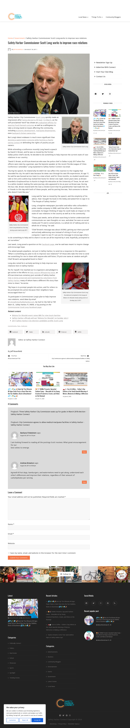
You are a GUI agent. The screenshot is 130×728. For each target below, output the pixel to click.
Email (11, 534)
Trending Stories (15, 678)
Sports (12, 668)
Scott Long (40, 117)
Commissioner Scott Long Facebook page (24, 307)
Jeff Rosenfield (18, 49)
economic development (25, 130)
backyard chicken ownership (23, 133)
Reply (84, 452)
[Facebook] (95, 94)
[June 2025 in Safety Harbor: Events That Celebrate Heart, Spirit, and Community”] (114, 168)
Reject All (25, 720)
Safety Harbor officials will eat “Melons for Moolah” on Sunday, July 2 (40, 318)
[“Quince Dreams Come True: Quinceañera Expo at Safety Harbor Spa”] (114, 142)
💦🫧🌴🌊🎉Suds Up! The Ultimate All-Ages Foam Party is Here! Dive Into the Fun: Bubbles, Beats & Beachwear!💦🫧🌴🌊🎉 (20, 392)
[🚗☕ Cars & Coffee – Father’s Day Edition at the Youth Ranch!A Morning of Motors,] (75, 379)
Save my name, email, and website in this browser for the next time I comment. (43, 553)
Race (18, 326)
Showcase (13, 663)
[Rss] (115, 603)
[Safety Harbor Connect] (65, 700)
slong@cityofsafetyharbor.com (22, 302)
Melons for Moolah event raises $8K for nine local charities (36, 315)
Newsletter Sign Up (104, 62)
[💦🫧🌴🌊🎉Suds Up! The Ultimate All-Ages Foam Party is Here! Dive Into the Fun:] (20, 379)
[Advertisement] (65, 5)
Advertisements (53, 652)
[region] (25, 714)
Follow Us (67, 574)
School (12, 658)
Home (10, 38)
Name (11, 524)
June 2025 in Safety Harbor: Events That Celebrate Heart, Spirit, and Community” (114, 176)
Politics (12, 648)
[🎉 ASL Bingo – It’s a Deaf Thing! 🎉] (99, 168)
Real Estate (13, 653)
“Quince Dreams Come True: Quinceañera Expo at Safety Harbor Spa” (114, 149)
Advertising (53, 724)
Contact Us (100, 76)
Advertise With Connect (106, 67)
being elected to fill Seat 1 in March (36, 120)
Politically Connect (15, 643)
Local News (83, 17)
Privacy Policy (62, 724)
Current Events (12, 326)
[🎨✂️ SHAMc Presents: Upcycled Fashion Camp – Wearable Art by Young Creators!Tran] (48, 379)
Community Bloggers (113, 17)
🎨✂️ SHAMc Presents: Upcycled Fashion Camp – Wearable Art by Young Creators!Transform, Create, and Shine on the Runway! (47, 392)
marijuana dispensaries (45, 130)
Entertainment (52, 667)
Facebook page (48, 244)
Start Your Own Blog (104, 72)
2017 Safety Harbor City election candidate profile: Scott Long (37, 321)
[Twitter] (103, 94)
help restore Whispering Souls (42, 272)
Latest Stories (26, 618)
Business (50, 657)
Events (50, 671)
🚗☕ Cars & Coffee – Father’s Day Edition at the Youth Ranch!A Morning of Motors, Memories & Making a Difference (75, 391)
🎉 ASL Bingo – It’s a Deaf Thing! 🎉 (98, 174)
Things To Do (96, 17)
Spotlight (12, 673)
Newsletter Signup (73, 724)
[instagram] (110, 94)
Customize (12, 720)
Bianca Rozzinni (14, 618)
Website (11, 543)
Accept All (37, 720)
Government (19, 38)
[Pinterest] (108, 603)
